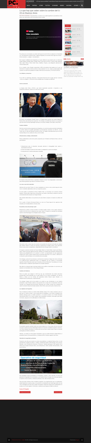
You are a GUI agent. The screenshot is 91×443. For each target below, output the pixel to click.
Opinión (68, 59)
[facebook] (14, 7)
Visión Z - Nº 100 (76, 40)
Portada (34, 5)
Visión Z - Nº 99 (76, 46)
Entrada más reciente (25, 392)
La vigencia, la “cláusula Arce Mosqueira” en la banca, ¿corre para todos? (73, 67)
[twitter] (16, 7)
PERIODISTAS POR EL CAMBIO (18, 440)
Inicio (28, 5)
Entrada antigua (58, 392)
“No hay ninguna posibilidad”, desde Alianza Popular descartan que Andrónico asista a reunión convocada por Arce (60, 1)
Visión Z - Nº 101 (76, 34)
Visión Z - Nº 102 (76, 29)
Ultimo (41, 5)
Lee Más (76, 5)
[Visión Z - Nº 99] (68, 47)
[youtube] (19, 7)
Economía (55, 5)
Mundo (62, 5)
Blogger (77, 440)
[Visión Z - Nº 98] (68, 53)
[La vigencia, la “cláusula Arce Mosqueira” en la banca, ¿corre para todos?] (74, 63)
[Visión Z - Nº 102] (68, 30)
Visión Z (68, 25)
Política (47, 5)
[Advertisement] (11, 29)
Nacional (68, 5)
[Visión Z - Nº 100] (68, 41)
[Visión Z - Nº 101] (68, 36)
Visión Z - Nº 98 (76, 52)
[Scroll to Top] (82, 440)
